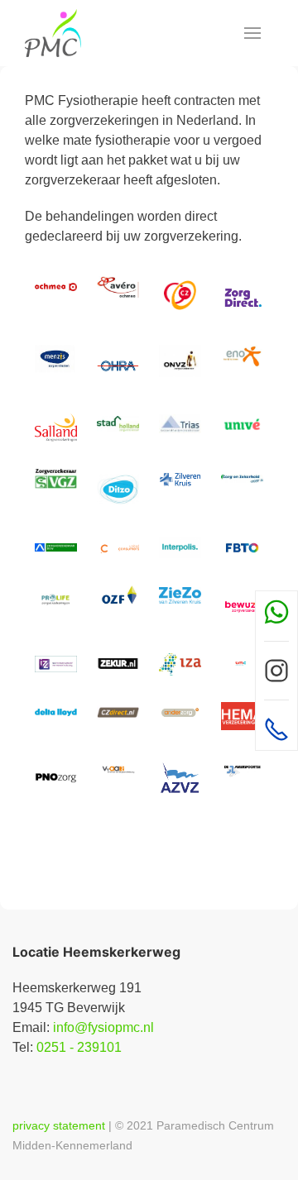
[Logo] (53, 33)
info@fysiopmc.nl (103, 1027)
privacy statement (58, 1125)
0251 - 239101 (79, 1047)
